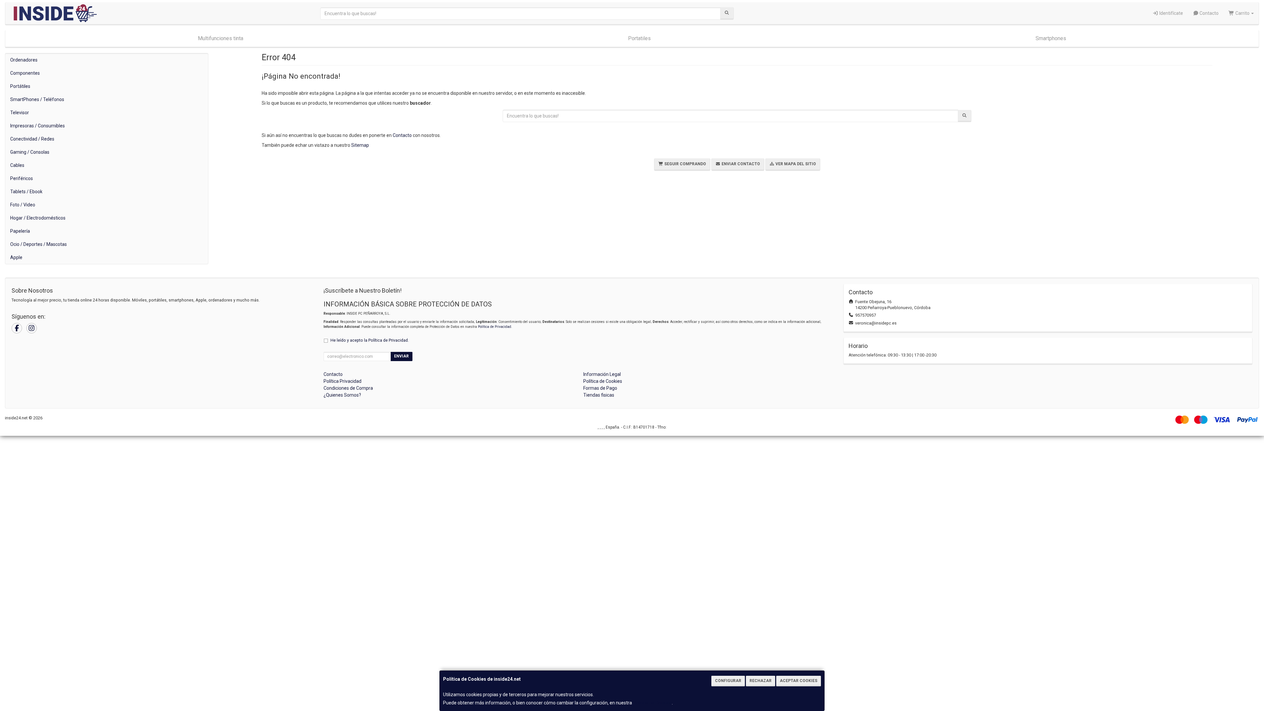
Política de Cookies (652, 702)
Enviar (401, 356)
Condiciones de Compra (348, 388)
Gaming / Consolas (29, 152)
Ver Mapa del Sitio (795, 164)
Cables (17, 165)
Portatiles (639, 38)
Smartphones (1051, 38)
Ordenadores (24, 60)
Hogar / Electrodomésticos (38, 218)
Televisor (19, 112)
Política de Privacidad (494, 327)
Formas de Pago (600, 388)
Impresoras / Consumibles (37, 125)
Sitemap (360, 145)
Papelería (20, 231)
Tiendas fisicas (598, 395)
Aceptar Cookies (798, 680)
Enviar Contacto (740, 164)
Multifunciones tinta (220, 38)
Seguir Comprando (684, 164)
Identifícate (1170, 13)
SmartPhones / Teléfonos (37, 99)
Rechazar (761, 680)
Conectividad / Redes (32, 139)
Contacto (1208, 13)
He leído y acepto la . (369, 340)
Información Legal (602, 374)
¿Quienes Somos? (342, 395)
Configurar (728, 680)
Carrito (1242, 13)
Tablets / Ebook (26, 191)
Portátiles (20, 86)
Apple (16, 257)
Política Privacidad (342, 381)
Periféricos (21, 178)
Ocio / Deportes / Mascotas (38, 244)
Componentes (25, 73)
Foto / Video (22, 204)
